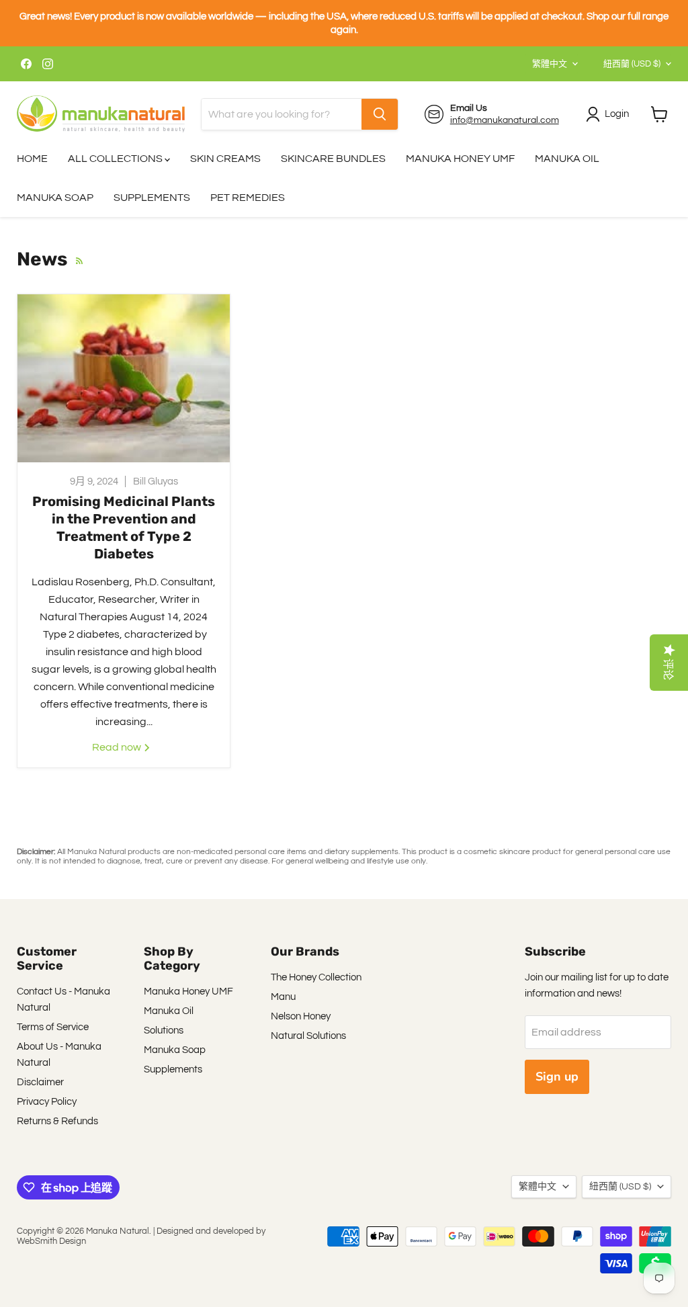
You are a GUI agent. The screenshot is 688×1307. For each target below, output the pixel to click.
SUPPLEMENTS (152, 197)
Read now (117, 747)
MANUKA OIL (567, 158)
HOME (32, 158)
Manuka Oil (169, 1011)
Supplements (173, 1069)
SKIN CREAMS (225, 158)
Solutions (163, 1030)
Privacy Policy (47, 1102)
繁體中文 (549, 64)
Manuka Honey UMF (188, 991)
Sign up (556, 1076)
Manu (283, 997)
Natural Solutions (308, 1036)
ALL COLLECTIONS (116, 158)
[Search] (379, 114)
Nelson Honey (301, 1016)
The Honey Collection (316, 977)
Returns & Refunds (57, 1121)
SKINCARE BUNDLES (333, 158)
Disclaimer (40, 1082)
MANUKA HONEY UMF (460, 158)
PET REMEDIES (247, 197)
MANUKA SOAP (55, 197)
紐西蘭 (631, 64)
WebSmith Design (51, 1241)
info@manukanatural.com (504, 120)
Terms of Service (53, 1027)
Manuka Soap (175, 1050)
